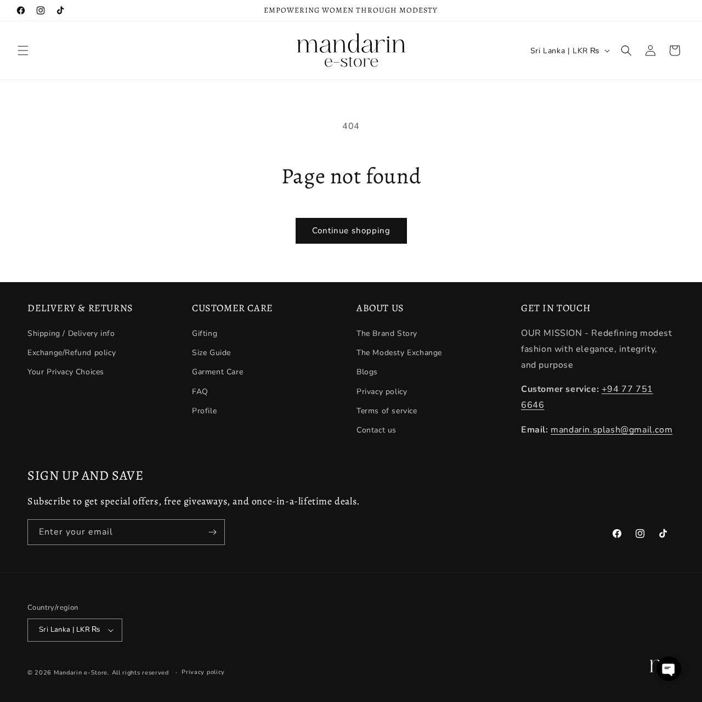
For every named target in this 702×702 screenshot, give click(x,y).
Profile (204, 411)
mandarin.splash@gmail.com (611, 430)
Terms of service (386, 411)
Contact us (376, 430)
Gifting (204, 333)
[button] (23, 50)
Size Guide (211, 352)
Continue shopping (351, 230)
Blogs (367, 372)
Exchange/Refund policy (71, 352)
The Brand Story (386, 333)
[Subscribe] (212, 532)
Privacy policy (381, 391)
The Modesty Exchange (399, 352)
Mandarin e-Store (80, 673)
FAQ (200, 391)
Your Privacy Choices (65, 372)
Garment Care (217, 372)
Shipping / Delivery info (71, 333)
